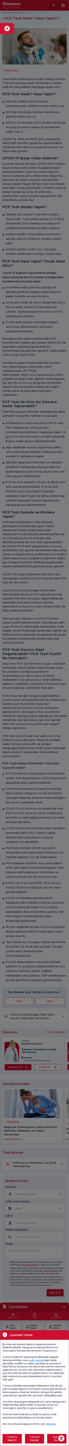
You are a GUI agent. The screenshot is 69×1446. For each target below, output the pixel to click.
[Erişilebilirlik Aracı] (61, 1438)
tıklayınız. (51, 1423)
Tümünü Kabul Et (12, 1438)
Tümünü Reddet (34, 1438)
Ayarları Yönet (57, 1438)
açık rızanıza (36, 1360)
